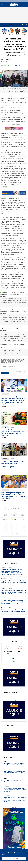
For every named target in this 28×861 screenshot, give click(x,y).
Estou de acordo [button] (14, 858)
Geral (4, 24)
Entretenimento (19, 24)
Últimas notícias (10, 564)
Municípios (8, 725)
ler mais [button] (4, 854)
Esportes (11, 24)
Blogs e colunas (10, 693)
